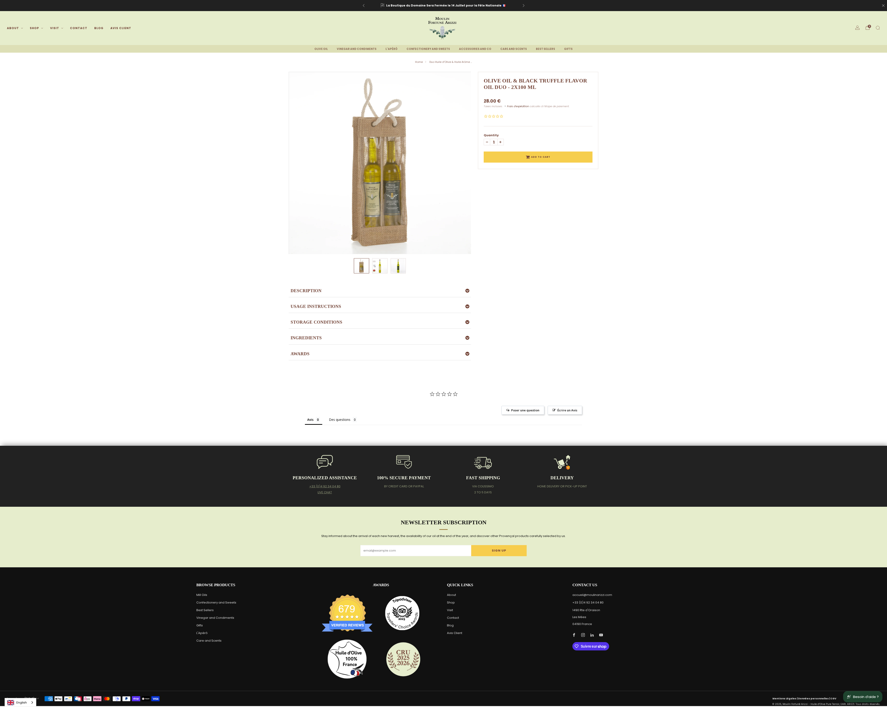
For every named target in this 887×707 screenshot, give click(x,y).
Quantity (491, 135)
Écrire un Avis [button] (567, 410)
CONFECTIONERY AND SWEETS (428, 49)
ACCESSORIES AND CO (475, 49)
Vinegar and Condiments (215, 618)
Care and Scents (209, 640)
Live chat (325, 492)
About (13, 28)
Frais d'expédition (518, 106)
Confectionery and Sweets (216, 602)
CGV (833, 698)
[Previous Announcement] (364, 6)
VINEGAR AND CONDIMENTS (357, 49)
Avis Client (120, 28)
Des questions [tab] (339, 419)
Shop (34, 28)
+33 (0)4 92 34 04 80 (324, 486)
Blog (98, 28)
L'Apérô (202, 633)
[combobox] (20, 702)
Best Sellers (205, 610)
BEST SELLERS (545, 49)
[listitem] (443, 5)
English (21, 702)
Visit (54, 28)
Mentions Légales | (785, 698)
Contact (78, 28)
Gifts (199, 625)
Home (419, 62)
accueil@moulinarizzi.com (592, 595)
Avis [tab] (310, 419)
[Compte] (857, 27)
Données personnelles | (814, 698)
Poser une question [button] (525, 410)
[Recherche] (877, 27)
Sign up (499, 550)
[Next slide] (462, 163)
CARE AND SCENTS (513, 49)
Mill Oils (201, 595)
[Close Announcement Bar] (883, 5)
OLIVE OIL (321, 49)
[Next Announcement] (524, 6)
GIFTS (568, 49)
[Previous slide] (298, 163)
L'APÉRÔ (392, 49)
